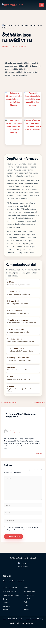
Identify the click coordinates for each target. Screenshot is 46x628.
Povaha (5, 610)
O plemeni (6, 606)
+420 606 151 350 (9, 591)
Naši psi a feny (29, 595)
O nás (26, 606)
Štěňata (5, 603)
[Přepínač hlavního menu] (41, 5)
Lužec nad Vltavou (10, 588)
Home (5, 599)
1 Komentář (22, 46)
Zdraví (26, 588)
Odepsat (39, 453)
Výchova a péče (29, 591)
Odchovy (27, 598)
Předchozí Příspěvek (9, 402)
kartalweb (32, 623)
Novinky (5, 46)
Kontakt (26, 609)
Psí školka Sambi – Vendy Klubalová (23, 558)
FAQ (25, 602)
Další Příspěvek (39, 402)
